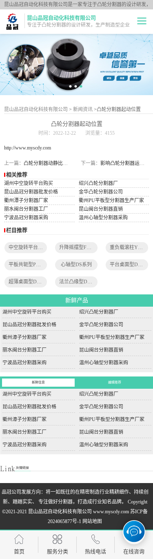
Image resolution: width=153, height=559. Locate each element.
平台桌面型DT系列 (130, 264)
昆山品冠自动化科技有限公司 (36, 109)
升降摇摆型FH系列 (79, 247)
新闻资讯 (83, 109)
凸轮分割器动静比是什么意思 (55, 163)
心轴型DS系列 (76, 264)
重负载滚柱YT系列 (130, 247)
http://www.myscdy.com (27, 148)
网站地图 (92, 521)
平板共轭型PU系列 (29, 264)
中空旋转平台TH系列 (31, 247)
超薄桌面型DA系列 (29, 282)
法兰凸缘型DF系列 (79, 282)
